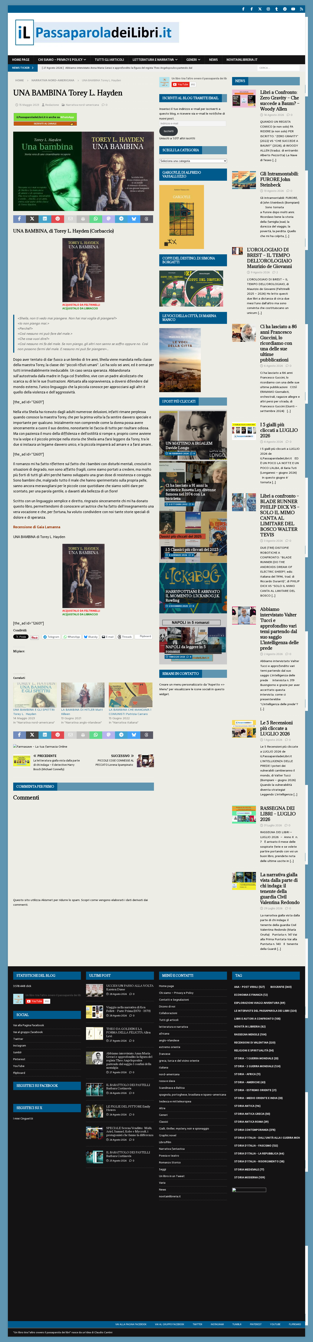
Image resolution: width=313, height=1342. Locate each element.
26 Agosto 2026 (118, 1093)
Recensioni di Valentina (254, 1043)
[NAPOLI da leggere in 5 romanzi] (193, 638)
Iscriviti (169, 131)
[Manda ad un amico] (70, 219)
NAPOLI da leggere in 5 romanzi (186, 649)
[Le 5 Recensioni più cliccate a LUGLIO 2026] (244, 757)
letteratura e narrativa (153, 59)
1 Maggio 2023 (177, 657)
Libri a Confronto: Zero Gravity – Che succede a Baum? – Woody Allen (279, 100)
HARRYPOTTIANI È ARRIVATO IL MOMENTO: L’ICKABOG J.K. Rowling (193, 596)
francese (164, 1054)
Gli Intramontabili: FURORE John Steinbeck (279, 179)
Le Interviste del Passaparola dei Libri (265, 1011)
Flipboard (19, 1073)
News (213, 59)
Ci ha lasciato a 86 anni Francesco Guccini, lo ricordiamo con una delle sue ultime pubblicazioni (278, 343)
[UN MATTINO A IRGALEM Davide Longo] (193, 435)
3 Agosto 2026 (273, 541)
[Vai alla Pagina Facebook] (243, 9)
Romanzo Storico (170, 1162)
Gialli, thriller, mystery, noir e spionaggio (184, 1128)
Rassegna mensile (250, 1034)
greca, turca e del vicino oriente (179, 1060)
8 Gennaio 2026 (178, 555)
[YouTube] (293, 9)
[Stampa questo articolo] (83, 219)
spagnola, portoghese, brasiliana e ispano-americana (192, 1094)
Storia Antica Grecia (252, 1114)
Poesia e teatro (169, 1155)
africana (164, 1033)
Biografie (280, 987)
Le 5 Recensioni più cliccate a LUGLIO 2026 (276, 728)
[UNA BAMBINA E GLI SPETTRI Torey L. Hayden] (35, 695)
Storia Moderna (249, 1177)
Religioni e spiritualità (254, 1050)
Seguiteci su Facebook (37, 1086)
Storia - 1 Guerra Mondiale (256, 1058)
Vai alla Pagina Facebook (28, 1025)
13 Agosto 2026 (274, 191)
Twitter (18, 1039)
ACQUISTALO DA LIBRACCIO (80, 308)
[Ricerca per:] (278, 67)
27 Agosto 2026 (118, 1041)
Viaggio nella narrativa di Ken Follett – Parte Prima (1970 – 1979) (128, 1009)
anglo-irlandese (169, 1040)
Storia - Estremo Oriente (255, 1090)
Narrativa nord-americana (82, 105)
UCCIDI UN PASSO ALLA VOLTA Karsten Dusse (130, 987)
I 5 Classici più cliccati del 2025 (192, 549)
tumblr (17, 1052)
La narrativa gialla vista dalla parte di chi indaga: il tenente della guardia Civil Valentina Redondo (280, 888)
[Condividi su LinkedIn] (45, 219)
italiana (163, 1067)
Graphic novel (167, 1135)
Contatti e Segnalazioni (174, 999)
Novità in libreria (250, 1027)
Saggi (162, 1169)
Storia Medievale (249, 1169)
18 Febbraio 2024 (179, 453)
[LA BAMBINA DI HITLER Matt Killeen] (83, 695)
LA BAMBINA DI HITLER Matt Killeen (82, 711)
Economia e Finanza (251, 995)
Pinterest (19, 1059)
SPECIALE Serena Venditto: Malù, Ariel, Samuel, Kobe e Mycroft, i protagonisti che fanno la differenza (129, 1131)
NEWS (240, 81)
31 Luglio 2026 (273, 825)
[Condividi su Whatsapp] (95, 219)
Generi (191, 59)
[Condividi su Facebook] (19, 219)
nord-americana (169, 1074)
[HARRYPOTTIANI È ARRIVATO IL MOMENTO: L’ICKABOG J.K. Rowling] (193, 588)
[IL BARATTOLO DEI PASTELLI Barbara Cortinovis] (94, 1089)
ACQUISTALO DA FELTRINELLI (81, 305)
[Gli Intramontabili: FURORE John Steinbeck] (244, 203)
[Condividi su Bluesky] (134, 219)
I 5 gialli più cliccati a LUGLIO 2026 (279, 430)
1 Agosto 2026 (273, 740)
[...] (274, 160)
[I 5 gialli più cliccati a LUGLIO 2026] (244, 452)
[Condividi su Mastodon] (108, 219)
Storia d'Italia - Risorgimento (259, 1161)
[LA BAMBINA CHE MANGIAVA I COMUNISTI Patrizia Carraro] (130, 695)
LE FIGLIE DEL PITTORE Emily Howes (128, 1108)
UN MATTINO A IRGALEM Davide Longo (189, 445)
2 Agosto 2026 (273, 654)
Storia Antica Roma (251, 1122)
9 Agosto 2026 (260, 272)
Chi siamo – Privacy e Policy (60, 59)
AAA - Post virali (249, 987)
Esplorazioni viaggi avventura (259, 1003)
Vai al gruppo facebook (28, 1032)
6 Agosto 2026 (273, 366)
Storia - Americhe (249, 1082)
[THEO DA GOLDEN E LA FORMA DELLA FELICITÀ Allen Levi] (94, 1033)
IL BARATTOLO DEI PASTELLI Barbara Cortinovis (128, 1086)
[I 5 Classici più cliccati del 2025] (193, 537)
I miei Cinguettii (23, 1118)
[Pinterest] (285, 9)
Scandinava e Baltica (172, 1088)
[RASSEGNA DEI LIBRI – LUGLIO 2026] (244, 833)
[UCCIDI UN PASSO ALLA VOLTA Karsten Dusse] (94, 990)
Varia (162, 1182)
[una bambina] (83, 208)
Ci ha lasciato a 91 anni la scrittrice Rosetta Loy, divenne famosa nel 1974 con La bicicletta (191, 492)
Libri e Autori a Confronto (257, 1019)
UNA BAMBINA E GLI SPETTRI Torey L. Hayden (34, 711)
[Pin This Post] (57, 219)
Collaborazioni (168, 1013)
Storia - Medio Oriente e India (258, 1098)
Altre (162, 1108)
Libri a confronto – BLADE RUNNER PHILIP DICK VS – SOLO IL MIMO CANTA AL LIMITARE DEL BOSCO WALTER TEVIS (279, 515)
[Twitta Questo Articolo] (32, 219)
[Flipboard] (301, 9)
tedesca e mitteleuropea (175, 1101)
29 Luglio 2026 (273, 908)
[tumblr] (276, 9)
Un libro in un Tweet (172, 1176)
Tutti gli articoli (109, 59)
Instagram (19, 1045)
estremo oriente (169, 1047)
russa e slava (167, 1081)
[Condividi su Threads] (146, 219)
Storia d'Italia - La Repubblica (259, 1153)
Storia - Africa (247, 1074)
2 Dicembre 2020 (178, 606)
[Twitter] (260, 9)
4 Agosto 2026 (273, 442)
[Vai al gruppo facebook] (251, 9)
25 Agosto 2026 (118, 1161)
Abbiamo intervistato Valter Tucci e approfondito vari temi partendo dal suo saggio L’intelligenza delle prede (279, 628)
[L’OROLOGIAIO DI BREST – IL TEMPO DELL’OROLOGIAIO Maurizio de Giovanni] (237, 280)
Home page (20, 59)
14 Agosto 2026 (274, 115)
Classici (163, 1121)
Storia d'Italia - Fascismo (256, 1146)
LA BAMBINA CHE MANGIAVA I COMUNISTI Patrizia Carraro (130, 711)
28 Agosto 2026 (118, 994)
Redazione (52, 105)
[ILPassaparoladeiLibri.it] (96, 53)
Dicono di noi (167, 1006)
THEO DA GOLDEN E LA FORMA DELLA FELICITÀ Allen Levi (128, 1032)
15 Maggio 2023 (29, 105)
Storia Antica (247, 1106)
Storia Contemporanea (254, 1130)
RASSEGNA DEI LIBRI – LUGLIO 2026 (278, 813)
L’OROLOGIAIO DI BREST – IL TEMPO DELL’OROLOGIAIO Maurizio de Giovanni (270, 258)
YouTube (18, 1066)
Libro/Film (165, 1142)
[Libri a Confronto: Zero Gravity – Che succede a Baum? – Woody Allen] (244, 125)
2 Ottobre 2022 (178, 504)
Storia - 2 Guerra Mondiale (257, 1066)
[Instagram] (268, 9)
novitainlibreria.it (242, 59)
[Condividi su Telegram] (121, 219)
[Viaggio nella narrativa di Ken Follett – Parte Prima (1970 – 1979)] (94, 1012)
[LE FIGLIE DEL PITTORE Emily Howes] (94, 1111)
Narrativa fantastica (172, 1149)
